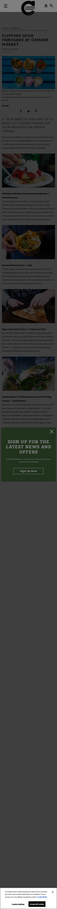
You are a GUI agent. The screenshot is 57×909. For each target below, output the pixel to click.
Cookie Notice (42, 896)
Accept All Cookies (37, 904)
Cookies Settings (18, 904)
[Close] (53, 892)
